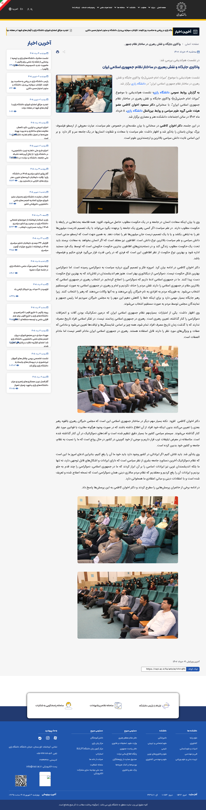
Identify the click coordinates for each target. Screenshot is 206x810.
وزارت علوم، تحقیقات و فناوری (124, 743)
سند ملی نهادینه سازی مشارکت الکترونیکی (90, 772)
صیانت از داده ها (96, 759)
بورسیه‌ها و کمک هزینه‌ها (126, 765)
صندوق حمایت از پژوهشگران (125, 759)
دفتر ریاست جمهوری (128, 748)
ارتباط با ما (76, 7)
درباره (153, 7)
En (21, 9)
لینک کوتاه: (193, 669)
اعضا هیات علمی (106, 7)
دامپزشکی (162, 738)
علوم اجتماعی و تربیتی (157, 743)
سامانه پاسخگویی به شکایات (49, 705)
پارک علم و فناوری (129, 770)
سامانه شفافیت (96, 765)
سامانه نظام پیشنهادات (101, 705)
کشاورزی (193, 743)
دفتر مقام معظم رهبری (127, 738)
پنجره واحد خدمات (88, 7)
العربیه (15, 9)
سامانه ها (121, 7)
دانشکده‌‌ (133, 7)
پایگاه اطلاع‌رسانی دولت (127, 754)
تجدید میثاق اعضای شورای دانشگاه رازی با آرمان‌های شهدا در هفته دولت (76, 30)
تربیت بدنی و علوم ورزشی (186, 759)
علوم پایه (193, 738)
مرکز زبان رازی (97, 743)
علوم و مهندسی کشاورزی (156, 759)
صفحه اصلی (161, 7)
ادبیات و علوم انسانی (188, 748)
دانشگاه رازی (138, 84)
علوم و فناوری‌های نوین (157, 754)
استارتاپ (99, 754)
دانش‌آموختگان (96, 738)
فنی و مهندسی (191, 754)
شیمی (164, 748)
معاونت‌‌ (143, 7)
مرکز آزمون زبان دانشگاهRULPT (90, 748)
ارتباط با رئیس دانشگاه (150, 705)
